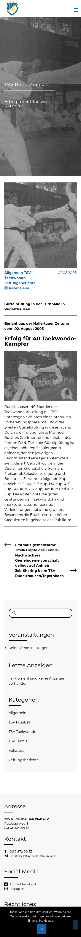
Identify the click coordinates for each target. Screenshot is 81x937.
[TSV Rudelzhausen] (11, 8)
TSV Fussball (19, 722)
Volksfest (16, 751)
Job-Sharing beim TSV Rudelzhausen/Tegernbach (39, 573)
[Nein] (75, 924)
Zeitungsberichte (24, 760)
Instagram (17, 889)
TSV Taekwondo (22, 732)
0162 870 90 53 (21, 852)
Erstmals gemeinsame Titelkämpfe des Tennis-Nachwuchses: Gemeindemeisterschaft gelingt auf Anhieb (37, 555)
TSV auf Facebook (23, 884)
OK (42, 929)
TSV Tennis (18, 741)
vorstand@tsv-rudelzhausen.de (33, 856)
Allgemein (17, 713)
